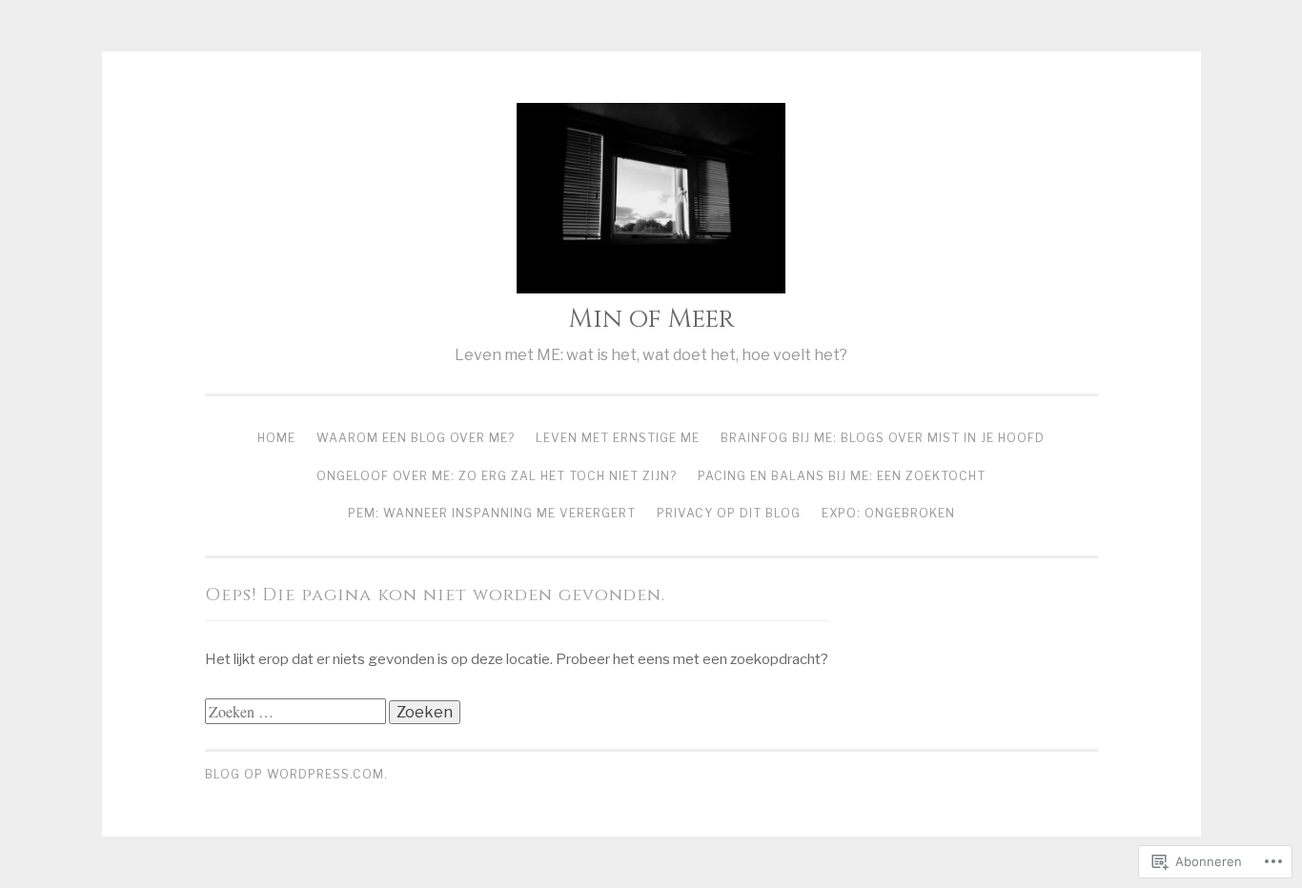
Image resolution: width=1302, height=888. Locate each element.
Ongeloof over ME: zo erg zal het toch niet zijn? (496, 476)
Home (276, 438)
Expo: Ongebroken (888, 513)
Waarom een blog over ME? (415, 438)
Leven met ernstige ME (618, 438)
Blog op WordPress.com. (296, 774)
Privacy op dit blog (729, 513)
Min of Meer (651, 319)
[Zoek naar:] (297, 712)
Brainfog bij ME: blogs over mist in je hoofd (883, 438)
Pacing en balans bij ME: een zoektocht (842, 476)
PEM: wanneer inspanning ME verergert (492, 513)
